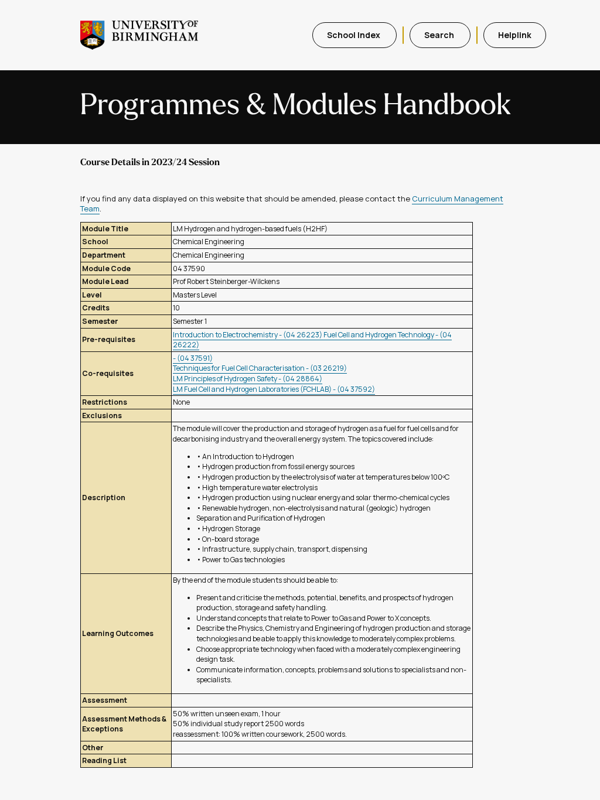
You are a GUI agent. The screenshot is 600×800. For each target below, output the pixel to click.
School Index (354, 34)
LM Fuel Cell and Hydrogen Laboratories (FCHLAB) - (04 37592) (274, 389)
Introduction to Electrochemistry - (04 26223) (248, 335)
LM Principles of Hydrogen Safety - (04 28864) (247, 379)
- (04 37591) (193, 358)
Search (440, 34)
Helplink (514, 34)
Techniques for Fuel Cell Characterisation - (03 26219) (260, 368)
